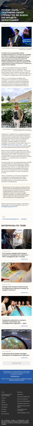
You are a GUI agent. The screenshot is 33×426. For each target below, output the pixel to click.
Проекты (3, 402)
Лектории (3, 409)
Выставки (3, 411)
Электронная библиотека (23, 396)
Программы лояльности (23, 403)
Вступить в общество (22, 399)
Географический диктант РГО (9, 206)
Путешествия (4, 404)
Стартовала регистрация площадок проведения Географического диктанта (15, 354)
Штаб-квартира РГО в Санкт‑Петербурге (6, 395)
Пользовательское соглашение (22, 410)
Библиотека (20, 394)
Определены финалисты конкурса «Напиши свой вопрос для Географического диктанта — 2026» (14, 321)
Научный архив (5, 413)
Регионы (3, 398)
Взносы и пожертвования (23, 401)
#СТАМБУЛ (24, 219)
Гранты (3, 400)
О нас (2, 392)
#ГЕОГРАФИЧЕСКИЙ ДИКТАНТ (10, 219)
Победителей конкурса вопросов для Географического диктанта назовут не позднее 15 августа (15, 288)
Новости (6, 6)
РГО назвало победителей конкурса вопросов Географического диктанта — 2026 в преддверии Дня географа (15, 255)
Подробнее (24, 259)
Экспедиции (4, 407)
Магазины (19, 392)
